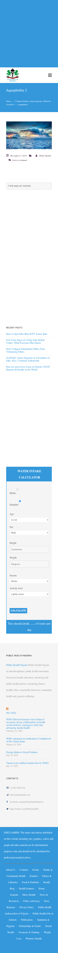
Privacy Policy (26, 907)
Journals (14, 894)
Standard (14, 504)
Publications (27, 919)
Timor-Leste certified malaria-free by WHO (27, 763)
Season (13, 575)
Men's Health (28, 894)
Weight (13, 557)
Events (35, 869)
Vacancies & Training (28, 932)
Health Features (26, 888)
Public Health (45, 155)
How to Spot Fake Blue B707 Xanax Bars (26, 333)
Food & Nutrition (30, 882)
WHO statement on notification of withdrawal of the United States (28, 740)
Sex (11, 526)
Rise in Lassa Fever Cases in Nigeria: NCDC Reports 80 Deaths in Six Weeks (28, 368)
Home (8, 101)
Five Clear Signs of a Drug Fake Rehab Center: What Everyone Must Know (25, 341)
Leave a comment (19, 160)
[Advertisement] (29, 32)
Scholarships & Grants (30, 926)
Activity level (16, 588)
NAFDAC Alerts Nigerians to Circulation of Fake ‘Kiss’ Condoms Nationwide (27, 359)
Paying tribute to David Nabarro (22, 752)
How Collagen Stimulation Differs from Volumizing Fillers (25, 350)
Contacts (24, 869)
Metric (13, 493)
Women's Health (34, 938)
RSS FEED (11, 712)
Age (12, 513)
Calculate (18, 610)
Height (13, 542)
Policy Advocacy (31, 901)
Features (34, 876)
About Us (10, 869)
